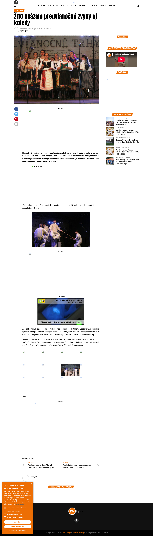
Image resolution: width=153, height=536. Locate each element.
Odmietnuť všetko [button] (17, 526)
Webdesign (67, 533)
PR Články (64, 6)
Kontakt (112, 6)
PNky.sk (103, 6)
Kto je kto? (93, 6)
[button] (17, 530)
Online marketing (78, 533)
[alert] (17, 508)
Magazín (82, 6)
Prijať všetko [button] (17, 522)
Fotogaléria (53, 6)
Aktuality (41, 6)
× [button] (31, 483)
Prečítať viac (20, 504)
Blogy (73, 6)
